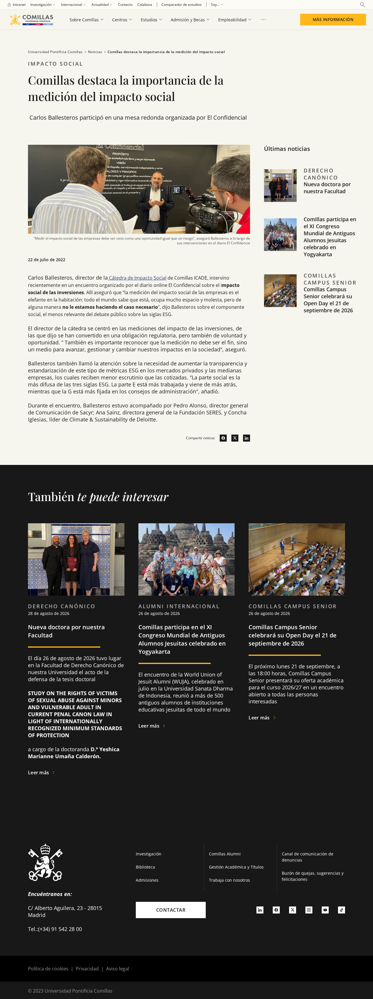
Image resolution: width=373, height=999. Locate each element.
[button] (311, 191)
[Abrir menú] (263, 19)
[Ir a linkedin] (244, 438)
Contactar (171, 910)
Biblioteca (145, 867)
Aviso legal (117, 968)
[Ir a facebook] (221, 438)
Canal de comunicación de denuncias (307, 857)
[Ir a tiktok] (341, 910)
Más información (333, 19)
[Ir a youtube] (325, 910)
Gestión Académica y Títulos (236, 867)
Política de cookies (48, 968)
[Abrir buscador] (362, 4)
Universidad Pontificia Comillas (55, 51)
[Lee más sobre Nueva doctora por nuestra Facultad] (76, 559)
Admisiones (147, 880)
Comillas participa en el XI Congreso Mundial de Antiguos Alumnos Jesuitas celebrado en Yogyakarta (330, 237)
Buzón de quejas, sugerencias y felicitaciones (313, 876)
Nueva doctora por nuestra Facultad (327, 188)
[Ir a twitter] (232, 438)
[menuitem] (16, 5)
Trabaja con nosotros (229, 880)
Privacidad (87, 968)
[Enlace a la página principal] (31, 20)
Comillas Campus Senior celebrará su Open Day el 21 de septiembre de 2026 (328, 300)
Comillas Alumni (225, 854)
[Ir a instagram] (308, 910)
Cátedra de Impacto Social (137, 278)
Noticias (95, 51)
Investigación (148, 854)
